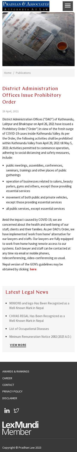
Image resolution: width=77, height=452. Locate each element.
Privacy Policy (12, 391)
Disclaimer (9, 398)
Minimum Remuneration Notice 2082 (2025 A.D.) (40, 337)
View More (18, 345)
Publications (23, 73)
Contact (8, 385)
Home (8, 73)
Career (7, 378)
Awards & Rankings (15, 371)
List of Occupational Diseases (29, 329)
